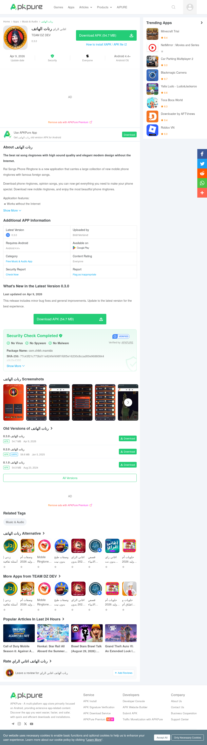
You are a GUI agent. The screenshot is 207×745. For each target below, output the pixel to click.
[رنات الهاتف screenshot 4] (105, 402)
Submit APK (130, 713)
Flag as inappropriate (84, 274)
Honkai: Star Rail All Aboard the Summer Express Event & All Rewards (51, 648)
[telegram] (12, 724)
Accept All (162, 737)
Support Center (180, 719)
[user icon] (189, 7)
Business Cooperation (184, 713)
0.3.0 (14, 235)
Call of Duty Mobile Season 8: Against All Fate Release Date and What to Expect (18, 648)
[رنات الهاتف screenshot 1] (36, 402)
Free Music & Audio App (19, 261)
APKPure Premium (94, 719)
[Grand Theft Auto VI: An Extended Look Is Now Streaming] (121, 633)
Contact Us (177, 707)
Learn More (94, 740)
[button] (52, 58)
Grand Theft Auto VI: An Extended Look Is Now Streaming (119, 648)
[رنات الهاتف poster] (13, 402)
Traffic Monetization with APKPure (143, 719)
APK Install (90, 701)
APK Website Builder (135, 707)
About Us (176, 701)
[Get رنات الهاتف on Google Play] (81, 247)
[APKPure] (26, 7)
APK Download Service (97, 713)
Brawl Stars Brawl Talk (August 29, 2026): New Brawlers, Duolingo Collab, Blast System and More (86, 648)
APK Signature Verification (98, 707)
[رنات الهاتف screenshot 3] (82, 402)
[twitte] (25, 724)
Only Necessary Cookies (187, 737)
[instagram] (19, 724)
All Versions (70, 478)
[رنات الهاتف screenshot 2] (59, 402)
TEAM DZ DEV (41, 35)
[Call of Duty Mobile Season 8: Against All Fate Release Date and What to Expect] (19, 633)
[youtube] (31, 724)
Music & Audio (30, 21)
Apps (16, 21)
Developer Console (134, 701)
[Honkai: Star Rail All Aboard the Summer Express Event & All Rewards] (53, 633)
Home (6, 21)
